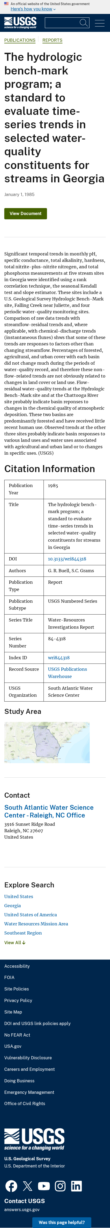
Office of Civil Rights (24, 1103)
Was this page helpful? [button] (62, 1222)
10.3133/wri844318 (67, 559)
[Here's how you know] (55, 7)
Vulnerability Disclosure (28, 1058)
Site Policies (16, 989)
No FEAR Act (17, 1035)
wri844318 (59, 657)
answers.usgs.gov (22, 1209)
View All (13, 942)
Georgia (12, 905)
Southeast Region (23, 933)
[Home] (20, 27)
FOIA (9, 977)
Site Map (13, 1012)
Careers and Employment (29, 1069)
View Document (26, 213)
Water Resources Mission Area (36, 923)
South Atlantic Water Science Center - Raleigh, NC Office (49, 811)
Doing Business (19, 1081)
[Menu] (100, 23)
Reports (52, 40)
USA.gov (12, 1046)
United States (18, 896)
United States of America (30, 914)
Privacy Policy (18, 1000)
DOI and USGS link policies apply (37, 1023)
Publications (20, 40)
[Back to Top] (90, 1208)
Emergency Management (29, 1092)
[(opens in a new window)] (11, 1185)
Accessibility (17, 966)
